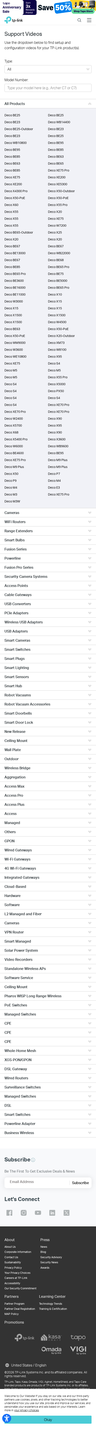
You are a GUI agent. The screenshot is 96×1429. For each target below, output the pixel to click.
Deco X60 (11, 205)
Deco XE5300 (57, 184)
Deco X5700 (13, 425)
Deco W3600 (13, 349)
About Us (10, 1246)
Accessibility (12, 1283)
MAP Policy (11, 1314)
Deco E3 (54, 487)
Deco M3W (12, 501)
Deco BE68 (56, 260)
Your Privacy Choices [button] (17, 1272)
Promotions (14, 1322)
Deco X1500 (13, 315)
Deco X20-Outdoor (61, 336)
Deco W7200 (57, 225)
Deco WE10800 (15, 356)
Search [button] (79, 17)
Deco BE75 (56, 274)
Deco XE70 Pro (58, 405)
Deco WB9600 (58, 446)
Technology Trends (50, 1303)
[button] (33, 1160)
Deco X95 (55, 356)
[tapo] (78, 1337)
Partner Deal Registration (19, 1308)
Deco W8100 (57, 349)
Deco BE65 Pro (58, 267)
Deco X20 (55, 212)
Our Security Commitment (20, 1288)
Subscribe (80, 1182)
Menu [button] (89, 17)
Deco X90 (55, 418)
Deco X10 (55, 294)
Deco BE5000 (57, 280)
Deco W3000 (13, 301)
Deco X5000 (56, 384)
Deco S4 (54, 363)
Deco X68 (11, 432)
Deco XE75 (12, 177)
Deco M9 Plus (57, 460)
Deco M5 (10, 370)
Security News (49, 1262)
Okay (48, 1419)
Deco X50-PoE (14, 198)
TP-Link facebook (9, 1213)
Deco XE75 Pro (58, 170)
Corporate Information (17, 1252)
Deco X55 (11, 212)
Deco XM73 (56, 343)
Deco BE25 (12, 115)
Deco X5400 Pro (15, 439)
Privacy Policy (13, 1267)
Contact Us (11, 1257)
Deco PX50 (56, 391)
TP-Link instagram (24, 1213)
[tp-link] (24, 1337)
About (9, 1239)
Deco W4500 (57, 322)
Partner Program (14, 1303)
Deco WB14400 (59, 122)
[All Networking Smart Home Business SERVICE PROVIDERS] (48, 69)
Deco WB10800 (15, 143)
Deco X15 (55, 301)
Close (92, 7)
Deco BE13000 (14, 253)
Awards (44, 1267)
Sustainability (12, 1262)
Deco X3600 (56, 439)
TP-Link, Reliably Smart (13, 19)
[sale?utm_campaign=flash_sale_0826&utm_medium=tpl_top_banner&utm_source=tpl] (48, 7)
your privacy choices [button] (26, 1410)
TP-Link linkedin (52, 1213)
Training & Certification (53, 1308)
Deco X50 (11, 474)
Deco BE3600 (14, 280)
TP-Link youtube (38, 1213)
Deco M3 (10, 494)
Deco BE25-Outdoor (18, 129)
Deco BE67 (12, 246)
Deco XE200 (56, 177)
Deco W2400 (13, 418)
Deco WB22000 (59, 253)
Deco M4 (54, 480)
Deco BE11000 (14, 294)
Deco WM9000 (14, 343)
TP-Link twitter (66, 1213)
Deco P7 (54, 474)
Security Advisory (51, 1257)
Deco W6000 (13, 446)
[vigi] (78, 1350)
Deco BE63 (56, 156)
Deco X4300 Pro (15, 191)
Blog (43, 1252)
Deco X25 (55, 232)
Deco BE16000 (14, 287)
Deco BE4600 (14, 453)
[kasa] (51, 1337)
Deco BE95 (56, 143)
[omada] (51, 1350)
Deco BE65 (56, 163)
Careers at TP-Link (15, 1278)
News (43, 1246)
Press (45, 1239)
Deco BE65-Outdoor (18, 232)
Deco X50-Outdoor (61, 191)
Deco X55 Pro (57, 205)
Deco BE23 (12, 122)
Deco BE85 (56, 149)
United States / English (28, 1365)
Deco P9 (10, 480)
